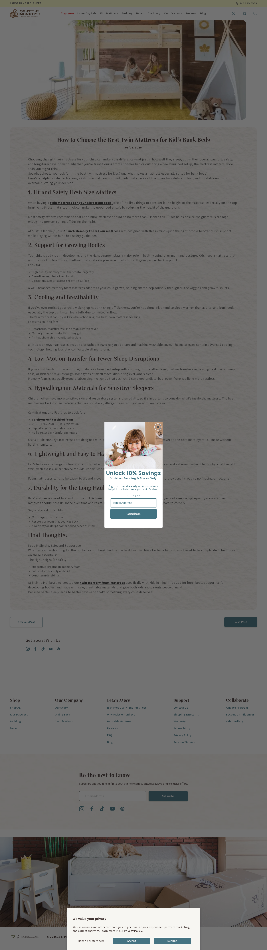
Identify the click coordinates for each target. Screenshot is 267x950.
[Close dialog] (158, 427)
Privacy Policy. (133, 931)
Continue (133, 514)
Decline (172, 941)
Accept (131, 941)
